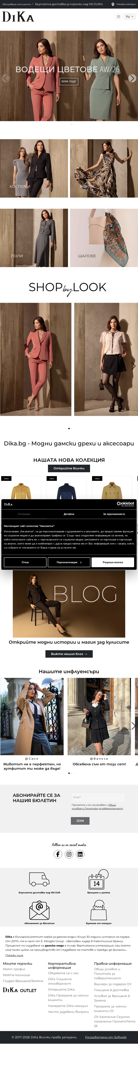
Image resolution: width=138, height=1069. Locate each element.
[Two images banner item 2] (104, 168)
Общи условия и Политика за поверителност (107, 973)
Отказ (25, 562)
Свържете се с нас (63, 973)
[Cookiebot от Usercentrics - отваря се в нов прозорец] (119, 504)
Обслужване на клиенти (17, 4)
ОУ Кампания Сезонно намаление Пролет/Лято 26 (114, 1021)
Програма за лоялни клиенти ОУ (110, 1009)
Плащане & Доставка (111, 990)
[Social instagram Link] (69, 854)
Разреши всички (113, 562)
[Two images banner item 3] (34, 238)
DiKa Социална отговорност (60, 981)
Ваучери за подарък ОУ (112, 984)
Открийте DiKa (61, 989)
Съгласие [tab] (24, 514)
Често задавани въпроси (68, 1012)
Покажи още (14, 955)
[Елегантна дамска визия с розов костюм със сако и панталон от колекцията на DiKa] (36, 366)
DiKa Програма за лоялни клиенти (68, 998)
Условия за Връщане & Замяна (112, 998)
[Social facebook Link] (58, 854)
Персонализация (67, 562)
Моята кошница (16, 975)
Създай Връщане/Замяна (23, 981)
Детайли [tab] (69, 514)
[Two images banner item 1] (34, 168)
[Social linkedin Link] (80, 854)
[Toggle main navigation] (118, 16)
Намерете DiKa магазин (68, 1006)
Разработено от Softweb (106, 1037)
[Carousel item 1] (69, 75)
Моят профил (14, 969)
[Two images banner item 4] (104, 238)
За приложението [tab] (114, 514)
